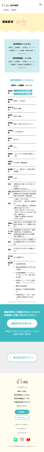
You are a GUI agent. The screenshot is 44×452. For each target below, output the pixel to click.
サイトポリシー (22, 429)
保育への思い (22, 391)
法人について (22, 406)
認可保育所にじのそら (22, 395)
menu (40, 4)
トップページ (22, 387)
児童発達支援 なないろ (22, 402)
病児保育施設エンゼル (22, 398)
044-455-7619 (22, 334)
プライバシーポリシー (22, 425)
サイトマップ (22, 433)
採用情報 (6, 10)
